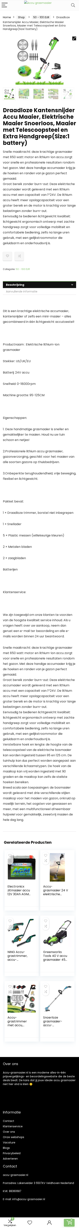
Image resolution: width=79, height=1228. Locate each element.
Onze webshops (13, 1137)
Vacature (9, 1142)
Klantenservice (13, 1126)
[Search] (73, 5)
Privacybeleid (12, 1153)
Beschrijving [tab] (15, 285)
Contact (8, 1121)
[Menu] (4, 5)
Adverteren (10, 1159)
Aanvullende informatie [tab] (21, 291)
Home (7, 17)
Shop (21, 17)
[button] (74, 38)
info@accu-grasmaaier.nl (28, 1199)
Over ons (9, 1132)
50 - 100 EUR (41, 17)
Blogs (6, 1148)
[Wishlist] (29, 1222)
